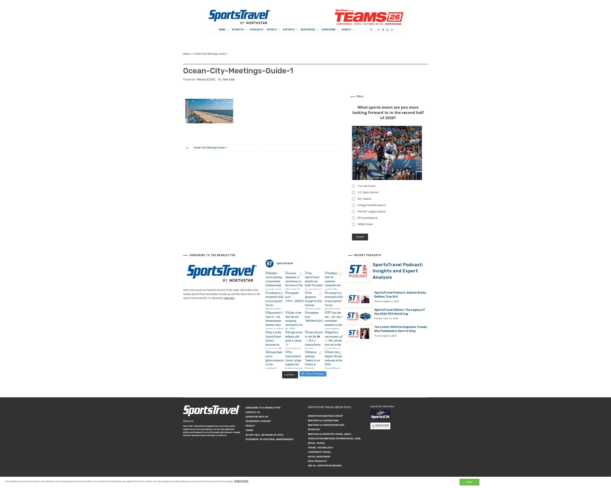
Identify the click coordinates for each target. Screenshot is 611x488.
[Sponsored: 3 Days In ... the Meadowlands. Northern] (275, 320)
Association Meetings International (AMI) (334, 438)
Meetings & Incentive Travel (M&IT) (329, 434)
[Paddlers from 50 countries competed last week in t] (334, 280)
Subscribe (328, 29)
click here (229, 298)
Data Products (317, 461)
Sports (272, 29)
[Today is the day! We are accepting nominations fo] (294, 320)
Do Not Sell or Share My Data (264, 435)
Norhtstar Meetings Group (325, 416)
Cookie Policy (241, 481)
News (222, 29)
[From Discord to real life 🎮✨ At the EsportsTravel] (314, 339)
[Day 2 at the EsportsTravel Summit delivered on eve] (275, 339)
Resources (308, 29)
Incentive (314, 429)
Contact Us (253, 412)
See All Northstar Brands (325, 465)
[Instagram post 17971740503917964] (294, 300)
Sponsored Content (258, 421)
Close (469, 482)
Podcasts (256, 29)
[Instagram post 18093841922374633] (314, 320)
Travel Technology (320, 447)
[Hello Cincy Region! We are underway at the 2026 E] (334, 359)
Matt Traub (229, 79)
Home (186, 53)
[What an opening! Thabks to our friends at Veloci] (314, 359)
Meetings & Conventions (323, 420)
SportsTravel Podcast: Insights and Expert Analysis (398, 271)
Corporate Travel (319, 452)
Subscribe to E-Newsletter (263, 407)
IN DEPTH (238, 29)
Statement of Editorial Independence (269, 439)
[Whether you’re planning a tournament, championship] (275, 280)
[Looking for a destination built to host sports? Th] (275, 300)
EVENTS (346, 29)
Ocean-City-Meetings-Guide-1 (210, 147)
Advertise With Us (257, 416)
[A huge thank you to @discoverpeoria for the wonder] (275, 359)
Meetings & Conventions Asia (326, 425)
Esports (289, 29)
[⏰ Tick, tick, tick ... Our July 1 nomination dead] (334, 320)
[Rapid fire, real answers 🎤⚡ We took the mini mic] (334, 339)
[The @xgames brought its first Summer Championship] (314, 300)
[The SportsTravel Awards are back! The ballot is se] (314, 280)
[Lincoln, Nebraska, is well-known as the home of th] (294, 280)
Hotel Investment (319, 456)
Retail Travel (316, 443)
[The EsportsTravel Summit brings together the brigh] (294, 359)
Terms (249, 430)
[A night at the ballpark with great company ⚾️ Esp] (294, 339)
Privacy (250, 426)
